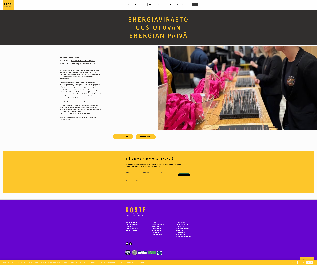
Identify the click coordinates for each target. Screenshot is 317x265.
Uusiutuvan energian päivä (83, 60)
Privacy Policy (141, 262)
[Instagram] (130, 243)
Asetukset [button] (293, 262)
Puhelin (161, 172)
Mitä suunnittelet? (131, 180)
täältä (158, 166)
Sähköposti (146, 172)
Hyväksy (310, 262)
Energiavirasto (74, 57)
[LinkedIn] (127, 243)
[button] (307, 259)
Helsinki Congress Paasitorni (79, 63)
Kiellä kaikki (301, 262)
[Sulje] (315, 262)
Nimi (127, 172)
